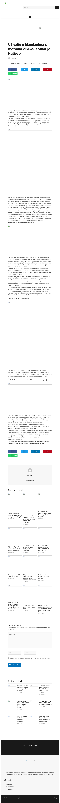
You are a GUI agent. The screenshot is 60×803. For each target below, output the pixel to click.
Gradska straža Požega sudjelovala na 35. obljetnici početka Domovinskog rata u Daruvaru (44, 609)
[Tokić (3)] (30, 33)
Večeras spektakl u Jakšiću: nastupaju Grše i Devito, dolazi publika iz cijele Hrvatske (29, 519)
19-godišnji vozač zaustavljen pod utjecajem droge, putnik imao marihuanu (29, 577)
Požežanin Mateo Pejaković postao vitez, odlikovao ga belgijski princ (43, 548)
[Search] (57, 7)
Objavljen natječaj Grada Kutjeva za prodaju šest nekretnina (28, 548)
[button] (30, 17)
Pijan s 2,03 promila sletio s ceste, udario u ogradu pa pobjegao (14, 548)
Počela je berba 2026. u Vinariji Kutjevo (14, 575)
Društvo (32, 63)
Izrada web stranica (48, 798)
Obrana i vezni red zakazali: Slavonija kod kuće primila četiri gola (15, 515)
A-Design (55, 798)
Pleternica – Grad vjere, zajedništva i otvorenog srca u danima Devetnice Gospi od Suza (13, 606)
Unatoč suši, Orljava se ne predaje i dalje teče (29, 607)
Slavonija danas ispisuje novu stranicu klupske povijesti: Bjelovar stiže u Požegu (44, 515)
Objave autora (30, 480)
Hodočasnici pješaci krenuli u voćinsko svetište (44, 576)
